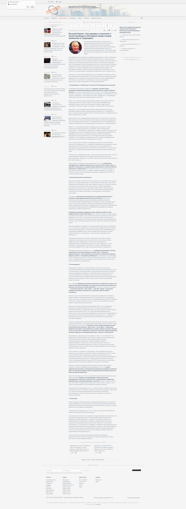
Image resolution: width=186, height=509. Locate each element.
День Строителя (115, 6)
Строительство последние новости (73, 497)
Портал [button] (48, 477)
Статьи (88, 22)
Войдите (84, 459)
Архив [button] (64, 477)
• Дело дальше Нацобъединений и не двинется (130, 45)
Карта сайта (49, 493)
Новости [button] (46, 18)
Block (28, 7)
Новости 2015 (67, 488)
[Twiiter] (96, 26)
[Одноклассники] (101, 26)
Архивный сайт (67, 483)
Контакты (49, 488)
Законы (81, 483)
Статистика (82, 481)
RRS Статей (49, 492)
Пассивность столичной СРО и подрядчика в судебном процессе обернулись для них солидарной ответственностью (55, 106)
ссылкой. (98, 504)
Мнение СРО (131, 22)
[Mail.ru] (84, 26)
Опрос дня (66, 480)
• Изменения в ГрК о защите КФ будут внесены (130, 35)
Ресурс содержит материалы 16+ (103, 497)
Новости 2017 (67, 492)
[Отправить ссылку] (113, 26)
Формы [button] (98, 477)
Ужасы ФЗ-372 (63, 18)
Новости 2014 (67, 487)
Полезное (86, 18)
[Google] (90, 26)
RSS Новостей (50, 490)
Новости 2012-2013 (68, 485)
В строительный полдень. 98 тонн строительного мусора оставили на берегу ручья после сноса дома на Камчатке (54, 78)
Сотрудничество (51, 480)
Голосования (66, 481)
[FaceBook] (73, 26)
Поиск (59, 1)
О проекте (49, 483)
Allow (32, 7)
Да (71, 12)
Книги (80, 485)
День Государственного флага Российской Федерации (124, 8)
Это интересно (83, 480)
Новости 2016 (67, 490)
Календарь (72, 18)
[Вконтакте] (79, 26)
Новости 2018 (67, 493)
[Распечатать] (107, 26)
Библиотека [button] (83, 477)
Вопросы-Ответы (96, 18)
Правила (48, 485)
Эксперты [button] (54, 18)
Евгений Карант (96, 22)
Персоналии (49, 481)
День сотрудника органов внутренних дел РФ (121, 12)
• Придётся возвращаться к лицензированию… (127, 49)
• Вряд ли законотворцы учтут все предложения (129, 40)
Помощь (48, 487)
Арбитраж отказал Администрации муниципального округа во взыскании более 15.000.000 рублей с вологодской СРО (55, 32)
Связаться (99, 480)
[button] (142, 18)
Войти (51, 1)
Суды (80, 487)
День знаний (114, 10)
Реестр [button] (80, 18)
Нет (71, 10)
